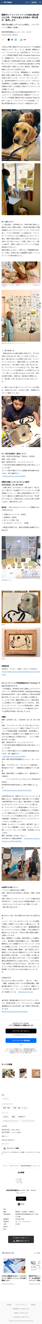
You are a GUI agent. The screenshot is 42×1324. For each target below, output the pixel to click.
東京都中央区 (6, 1129)
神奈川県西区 (6, 1132)
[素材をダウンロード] (21, 39)
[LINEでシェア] (15, 39)
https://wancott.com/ (25, 992)
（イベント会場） (16, 1132)
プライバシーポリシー (21, 1304)
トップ (5, 1165)
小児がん (6, 1116)
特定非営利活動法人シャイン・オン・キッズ (21, 1190)
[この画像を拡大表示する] (8, 1073)
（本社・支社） (15, 1129)
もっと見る (37, 1253)
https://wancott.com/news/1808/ (14, 476)
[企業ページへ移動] (21, 1182)
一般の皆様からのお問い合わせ (21, 1317)
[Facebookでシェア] (12, 39)
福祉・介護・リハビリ (20, 1108)
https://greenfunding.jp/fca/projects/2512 (17, 790)
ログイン (27, 2)
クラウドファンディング (10, 1121)
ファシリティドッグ (28, 1121)
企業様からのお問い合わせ (21, 1313)
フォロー (21, 1198)
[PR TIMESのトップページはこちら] (8, 2)
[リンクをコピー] (24, 39)
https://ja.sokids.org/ (8, 1140)
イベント (6, 1099)
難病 (13, 1116)
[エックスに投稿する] (8, 39)
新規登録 (34, 2)
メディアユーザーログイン (21, 1031)
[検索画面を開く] (40, 2)
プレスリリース (13, 1165)
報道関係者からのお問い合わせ (21, 1309)
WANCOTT (21, 1116)
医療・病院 (6, 1108)
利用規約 (33, 1304)
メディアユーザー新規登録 (21, 1040)
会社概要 (9, 1304)
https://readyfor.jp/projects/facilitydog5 (15, 1011)
